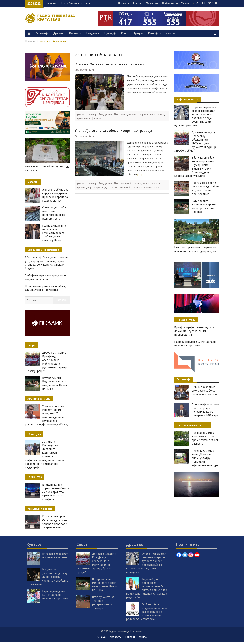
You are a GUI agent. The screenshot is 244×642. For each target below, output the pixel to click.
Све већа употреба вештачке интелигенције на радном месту (54, 213)
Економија (42, 33)
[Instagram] (191, 554)
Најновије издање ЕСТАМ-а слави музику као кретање (195, 343)
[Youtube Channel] (197, 554)
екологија (122, 114)
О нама (122, 3)
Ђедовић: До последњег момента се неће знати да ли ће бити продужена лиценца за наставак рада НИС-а (146, 588)
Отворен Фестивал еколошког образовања (109, 64)
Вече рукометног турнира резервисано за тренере (103, 602)
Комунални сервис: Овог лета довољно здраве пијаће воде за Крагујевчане (54, 522)
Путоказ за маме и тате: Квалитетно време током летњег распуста (205, 438)
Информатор (170, 3)
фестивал (97, 118)
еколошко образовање (140, 114)
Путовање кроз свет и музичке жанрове (55, 555)
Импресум (115, 636)
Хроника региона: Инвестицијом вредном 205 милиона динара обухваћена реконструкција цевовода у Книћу (46, 415)
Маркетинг (152, 3)
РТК (93, 69)
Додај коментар (88, 114)
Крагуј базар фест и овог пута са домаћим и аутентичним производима (205, 188)
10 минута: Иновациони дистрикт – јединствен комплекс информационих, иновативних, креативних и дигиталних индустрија (45, 454)
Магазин (170, 33)
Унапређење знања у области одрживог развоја (113, 130)
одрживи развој (95, 187)
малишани (159, 114)
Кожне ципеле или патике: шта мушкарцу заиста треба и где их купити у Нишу (54, 233)
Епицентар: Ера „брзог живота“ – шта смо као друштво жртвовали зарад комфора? (55, 492)
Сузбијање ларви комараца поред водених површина (46, 277)
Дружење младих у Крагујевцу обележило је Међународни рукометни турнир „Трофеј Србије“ (195, 141)
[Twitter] (185, 554)
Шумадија (110, 33)
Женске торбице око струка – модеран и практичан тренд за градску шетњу (55, 195)
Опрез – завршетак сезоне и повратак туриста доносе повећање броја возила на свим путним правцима (195, 116)
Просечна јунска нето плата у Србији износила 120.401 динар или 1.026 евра (205, 410)
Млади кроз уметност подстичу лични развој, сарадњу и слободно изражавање (47, 577)
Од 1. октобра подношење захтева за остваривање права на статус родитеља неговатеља (146, 611)
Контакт (138, 3)
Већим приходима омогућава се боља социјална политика (204, 390)
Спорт (124, 33)
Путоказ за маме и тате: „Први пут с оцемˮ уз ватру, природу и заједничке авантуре (205, 458)
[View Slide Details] (196, 275)
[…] (139, 174)
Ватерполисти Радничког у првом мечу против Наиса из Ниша (204, 206)
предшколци (84, 118)
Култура (138, 33)
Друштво (58, 33)
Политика (75, 33)
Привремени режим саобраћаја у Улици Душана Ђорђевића (46, 288)
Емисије (153, 33)
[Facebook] (179, 554)
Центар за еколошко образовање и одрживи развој (132, 187)
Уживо (185, 3)
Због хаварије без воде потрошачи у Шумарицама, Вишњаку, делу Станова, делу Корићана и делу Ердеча (194, 167)
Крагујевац (92, 33)
